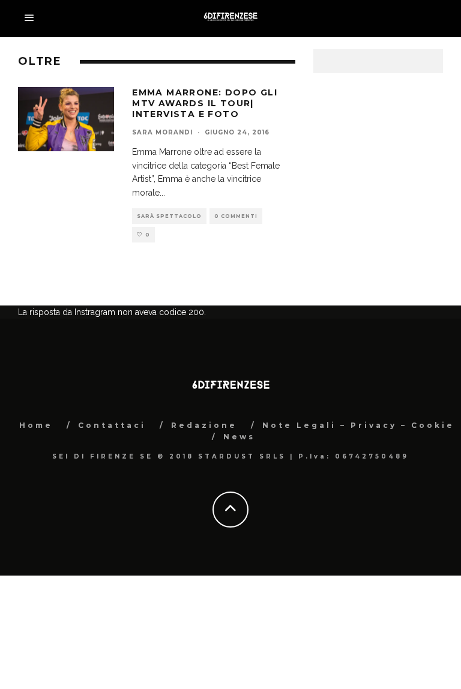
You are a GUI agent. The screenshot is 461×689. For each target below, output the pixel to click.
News (239, 436)
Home (36, 425)
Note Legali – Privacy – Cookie (358, 425)
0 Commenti (236, 216)
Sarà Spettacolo (169, 216)
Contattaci (112, 425)
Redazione (204, 425)
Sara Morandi (162, 132)
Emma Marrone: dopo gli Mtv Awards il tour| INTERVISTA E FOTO (204, 103)
